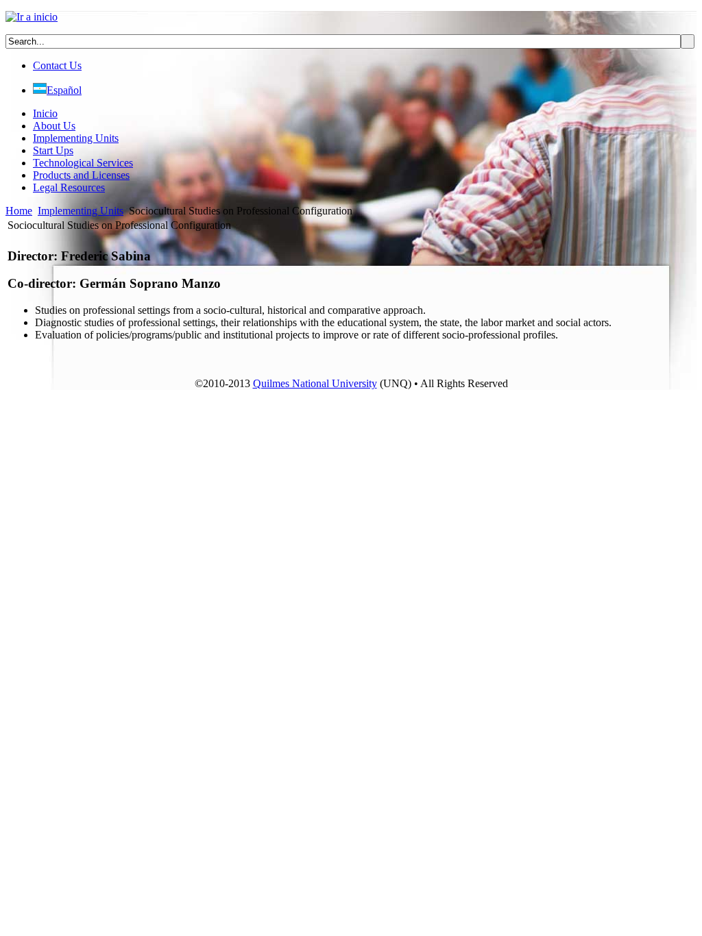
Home (18, 211)
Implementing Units (80, 211)
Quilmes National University (315, 383)
